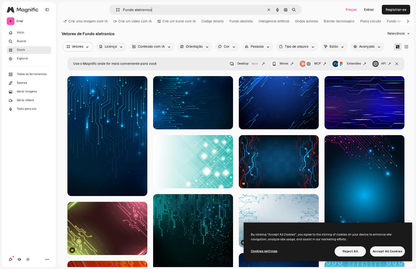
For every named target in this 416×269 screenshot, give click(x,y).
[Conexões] (10, 259)
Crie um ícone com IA (179, 21)
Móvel (284, 64)
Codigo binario (213, 21)
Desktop (247, 64)
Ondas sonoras (306, 21)
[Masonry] (398, 47)
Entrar (369, 9)
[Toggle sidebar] (47, 9)
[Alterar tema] (28, 259)
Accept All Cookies (387, 251)
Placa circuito (370, 21)
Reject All (350, 251)
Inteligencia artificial (274, 21)
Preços (351, 9)
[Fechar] (397, 64)
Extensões (354, 64)
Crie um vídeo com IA (135, 21)
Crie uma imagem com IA (88, 21)
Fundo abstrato (241, 21)
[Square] (406, 47)
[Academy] (19, 259)
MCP (317, 64)
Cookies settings (264, 251)
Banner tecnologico (339, 21)
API (383, 64)
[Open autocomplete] (116, 10)
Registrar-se (396, 9)
